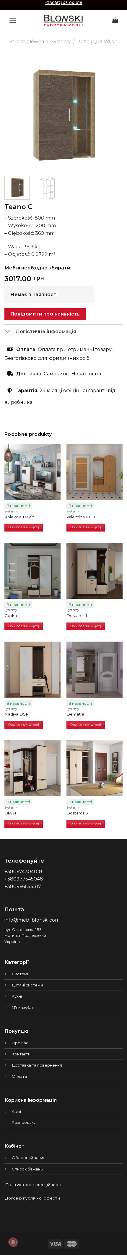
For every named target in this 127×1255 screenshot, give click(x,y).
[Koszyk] (115, 20)
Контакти (21, 1054)
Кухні (17, 996)
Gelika (10, 615)
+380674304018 (23, 871)
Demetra (75, 714)
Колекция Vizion (97, 41)
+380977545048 (23, 879)
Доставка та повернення (37, 1065)
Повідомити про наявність (45, 314)
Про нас (20, 1042)
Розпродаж (23, 1122)
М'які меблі (23, 1007)
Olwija (10, 813)
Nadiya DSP (16, 714)
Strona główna (26, 41)
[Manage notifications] (13, 1242)
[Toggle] (9, 332)
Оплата (19, 1076)
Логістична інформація (46, 331)
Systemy (61, 41)
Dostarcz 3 (77, 813)
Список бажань (27, 1169)
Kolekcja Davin (19, 517)
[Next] (113, 113)
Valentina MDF (81, 517)
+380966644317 (22, 886)
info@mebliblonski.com (32, 920)
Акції (16, 1111)
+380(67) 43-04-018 (63, 3)
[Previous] (14, 113)
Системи (21, 973)
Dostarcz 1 (76, 615)
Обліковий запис (28, 1157)
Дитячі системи (27, 985)
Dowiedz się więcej (23, 527)
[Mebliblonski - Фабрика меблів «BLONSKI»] (63, 20)
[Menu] (13, 20)
